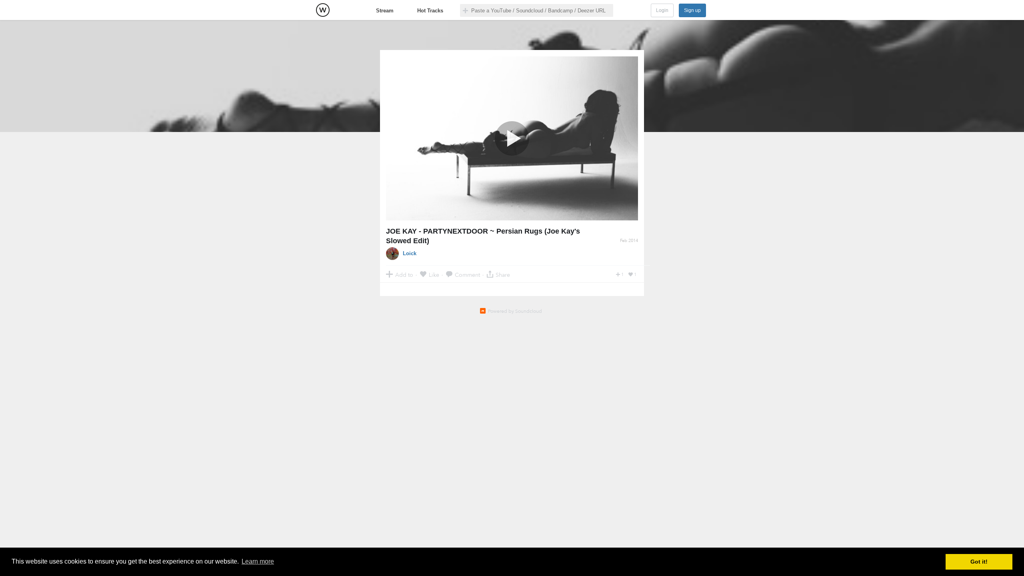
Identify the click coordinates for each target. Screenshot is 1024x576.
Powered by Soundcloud (515, 311)
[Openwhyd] (323, 10)
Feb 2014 (629, 241)
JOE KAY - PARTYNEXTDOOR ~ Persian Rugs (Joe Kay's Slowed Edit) (483, 236)
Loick (409, 253)
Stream (385, 11)
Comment (467, 274)
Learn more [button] (258, 561)
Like (434, 274)
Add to (404, 274)
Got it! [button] (979, 561)
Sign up (692, 10)
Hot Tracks (430, 11)
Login (662, 10)
